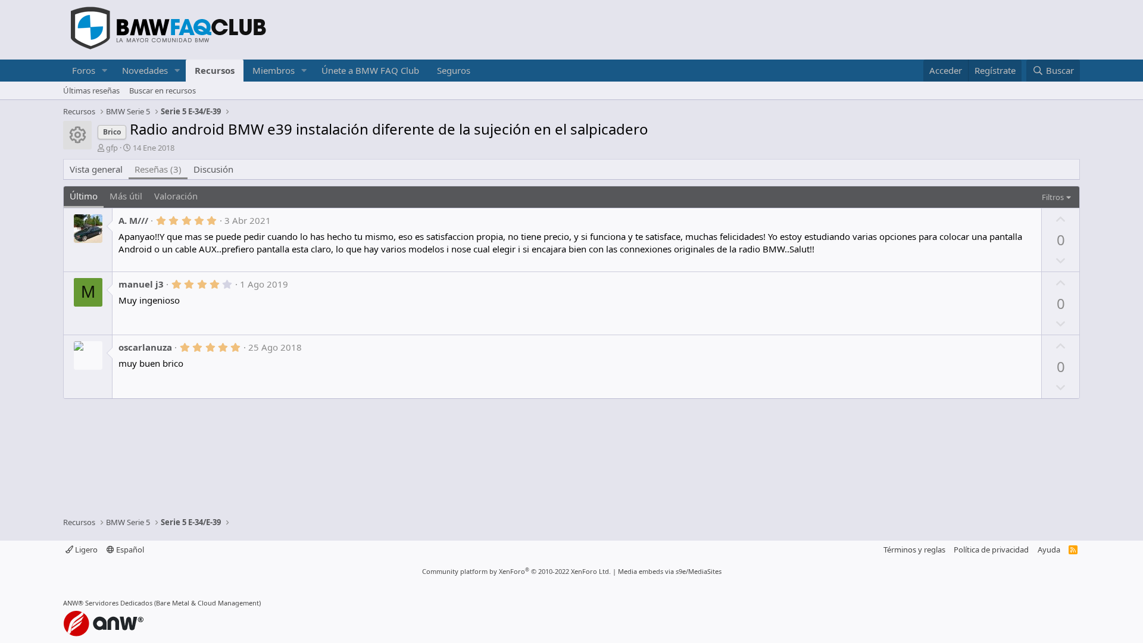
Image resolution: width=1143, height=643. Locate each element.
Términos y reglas (914, 549)
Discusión (213, 169)
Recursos (215, 70)
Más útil (126, 196)
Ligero (85, 549)
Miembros (273, 70)
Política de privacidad (991, 549)
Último (84, 196)
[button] (104, 71)
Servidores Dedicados (118, 602)
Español (129, 549)
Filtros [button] (1053, 197)
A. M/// (133, 220)
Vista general (96, 169)
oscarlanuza (145, 347)
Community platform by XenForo (516, 571)
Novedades (145, 70)
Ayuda (1049, 549)
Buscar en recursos (162, 90)
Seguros (453, 70)
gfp (112, 147)
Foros (83, 70)
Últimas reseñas (91, 90)
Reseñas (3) (158, 169)
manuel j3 (141, 284)
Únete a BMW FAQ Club (370, 70)
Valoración (176, 196)
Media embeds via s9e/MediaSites (670, 571)
